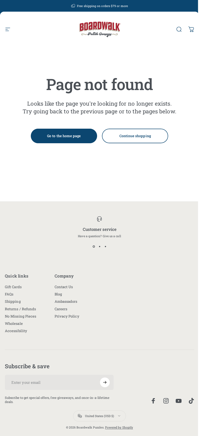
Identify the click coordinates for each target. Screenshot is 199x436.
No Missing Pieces (20, 316)
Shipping (13, 301)
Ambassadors (66, 301)
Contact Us (64, 287)
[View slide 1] (94, 247)
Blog (58, 294)
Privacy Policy (67, 316)
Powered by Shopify (119, 427)
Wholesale (14, 323)
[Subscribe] (105, 382)
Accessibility (16, 331)
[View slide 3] (105, 247)
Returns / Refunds (20, 309)
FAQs (9, 294)
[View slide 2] (99, 247)
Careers (61, 309)
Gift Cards (13, 287)
